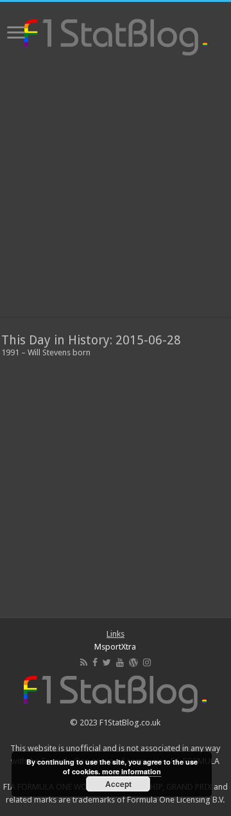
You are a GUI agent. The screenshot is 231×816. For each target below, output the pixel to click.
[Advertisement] (115, 188)
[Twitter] (106, 662)
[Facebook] (95, 662)
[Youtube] (120, 662)
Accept (118, 784)
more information (131, 771)
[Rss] (84, 662)
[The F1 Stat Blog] (115, 34)
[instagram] (147, 662)
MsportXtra (115, 647)
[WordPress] (133, 662)
